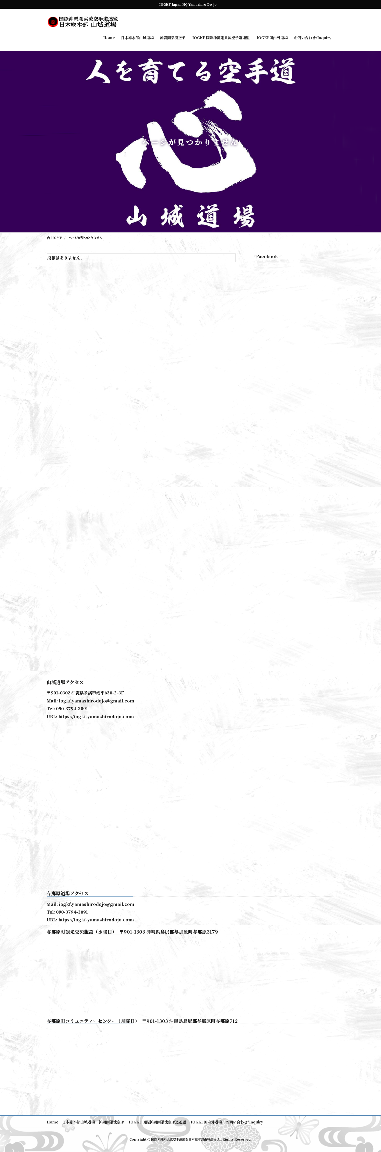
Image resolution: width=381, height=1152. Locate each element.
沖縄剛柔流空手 (111, 1122)
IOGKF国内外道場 (206, 1122)
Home (52, 1122)
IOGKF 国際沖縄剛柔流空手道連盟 (157, 1122)
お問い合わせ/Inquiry (244, 1122)
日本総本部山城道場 (78, 1122)
